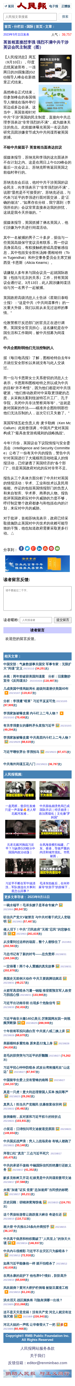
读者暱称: (11, 620)
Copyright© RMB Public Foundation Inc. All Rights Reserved (37, 1338)
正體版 (65, 6)
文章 (48, 26)
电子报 (53, 6)
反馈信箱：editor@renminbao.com (37, 1363)
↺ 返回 (10, 6)
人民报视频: (13, 774)
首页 (7, 26)
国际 (30, 26)
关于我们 (37, 1356)
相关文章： (12, 656)
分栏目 (19, 26)
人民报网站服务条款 (37, 1348)
